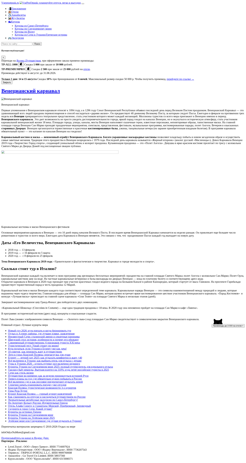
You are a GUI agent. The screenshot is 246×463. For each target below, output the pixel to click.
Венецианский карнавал (30, 91)
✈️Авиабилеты (17, 15)
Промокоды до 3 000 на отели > (228, 326)
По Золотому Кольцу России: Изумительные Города (38, 402)
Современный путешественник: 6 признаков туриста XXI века (44, 342)
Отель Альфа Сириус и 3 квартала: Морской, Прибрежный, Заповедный (49, 405)
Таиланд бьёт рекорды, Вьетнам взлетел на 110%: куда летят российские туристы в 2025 (58, 369)
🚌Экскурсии (16, 37)
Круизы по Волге (25, 31)
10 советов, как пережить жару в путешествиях (35, 351)
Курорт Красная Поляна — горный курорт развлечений (40, 393)
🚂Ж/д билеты (16, 18)
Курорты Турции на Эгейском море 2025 (31, 417)
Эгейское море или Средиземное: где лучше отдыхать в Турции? (45, 421)
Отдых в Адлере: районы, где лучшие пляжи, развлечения (41, 333)
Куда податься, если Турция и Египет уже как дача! (37, 348)
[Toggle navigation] (82, 3)
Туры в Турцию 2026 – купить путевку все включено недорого (44, 363)
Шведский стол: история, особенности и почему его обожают (43, 339)
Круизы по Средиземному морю (33, 28)
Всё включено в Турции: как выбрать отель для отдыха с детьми (44, 360)
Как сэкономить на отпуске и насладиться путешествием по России (47, 396)
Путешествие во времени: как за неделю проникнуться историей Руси (48, 375)
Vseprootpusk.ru (10, 2)
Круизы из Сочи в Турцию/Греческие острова (41, 34)
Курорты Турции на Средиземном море (30, 414)
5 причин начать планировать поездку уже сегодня (37, 384)
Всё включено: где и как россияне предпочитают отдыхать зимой (45, 381)
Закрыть (7, 82)
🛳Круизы (14, 21)
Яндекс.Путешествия (28, 60)
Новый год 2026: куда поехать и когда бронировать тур (39, 330)
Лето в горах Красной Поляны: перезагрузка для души (39, 354)
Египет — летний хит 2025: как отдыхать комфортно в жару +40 (45, 357)
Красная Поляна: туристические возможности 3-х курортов (42, 387)
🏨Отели (13, 11)
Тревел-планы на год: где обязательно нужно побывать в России (45, 378)
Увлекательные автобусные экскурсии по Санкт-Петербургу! (43, 399)
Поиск (37, 44)
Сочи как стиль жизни (21, 372)
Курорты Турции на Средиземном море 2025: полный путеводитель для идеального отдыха (60, 366)
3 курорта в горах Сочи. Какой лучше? (30, 408)
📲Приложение (17, 8)
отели (86, 69)
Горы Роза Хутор (17, 390)
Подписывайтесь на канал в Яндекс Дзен (25, 438)
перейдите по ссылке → (180, 79)
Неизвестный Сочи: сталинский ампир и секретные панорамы (44, 336)
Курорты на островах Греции (24, 411)
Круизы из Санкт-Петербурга (31, 25)
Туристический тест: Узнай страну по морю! (33, 345)
